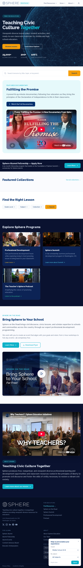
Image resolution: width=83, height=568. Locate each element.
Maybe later (54, 562)
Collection (36, 207)
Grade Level (9, 207)
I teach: (53, 547)
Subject (23, 207)
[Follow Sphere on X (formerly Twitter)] (3, 525)
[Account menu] (79, 3)
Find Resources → (50, 506)
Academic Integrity (18, 566)
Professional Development (53, 515)
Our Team (47, 537)
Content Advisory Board (10, 543)
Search (74, 73)
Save (75, 562)
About (70, 3)
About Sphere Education (52, 534)
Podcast (46, 518)
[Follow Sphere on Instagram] (7, 525)
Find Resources (49, 3)
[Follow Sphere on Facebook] (13, 525)
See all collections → (73, 180)
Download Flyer (31, 345)
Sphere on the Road (50, 509)
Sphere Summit (49, 512)
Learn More (71, 165)
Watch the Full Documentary (22, 104)
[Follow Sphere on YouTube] (16, 525)
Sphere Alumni (7, 534)
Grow (62, 3)
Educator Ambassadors (10, 546)
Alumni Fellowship (8, 537)
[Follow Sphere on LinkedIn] (10, 525)
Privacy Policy (6, 566)
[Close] (78, 541)
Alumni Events (7, 540)
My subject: (54, 554)
